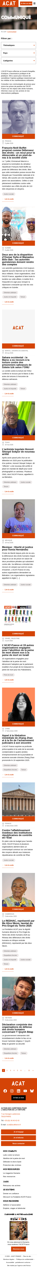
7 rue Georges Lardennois (10, 1114)
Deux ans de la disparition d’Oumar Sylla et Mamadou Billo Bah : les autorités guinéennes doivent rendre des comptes (18, 259)
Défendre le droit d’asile (12, 1162)
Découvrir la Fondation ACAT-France (17, 1197)
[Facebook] (5, 1091)
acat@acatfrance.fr (14, 1125)
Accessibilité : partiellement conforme (18, 1262)
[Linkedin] (18, 1091)
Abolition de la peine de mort (14, 1158)
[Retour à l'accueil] (19, 1083)
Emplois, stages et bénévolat (14, 1208)
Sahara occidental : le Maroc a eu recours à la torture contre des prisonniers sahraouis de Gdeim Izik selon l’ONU (16, 362)
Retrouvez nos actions (11, 1186)
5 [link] (17, 1070)
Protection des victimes (12, 1165)
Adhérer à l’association (12, 1205)
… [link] (25, 1070)
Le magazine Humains (11, 1173)
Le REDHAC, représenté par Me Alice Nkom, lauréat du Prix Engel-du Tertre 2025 (18, 923)
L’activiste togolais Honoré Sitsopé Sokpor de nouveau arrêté (18, 451)
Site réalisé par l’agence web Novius (19, 1265)
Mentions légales (8, 1259)
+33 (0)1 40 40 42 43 (11, 1120)
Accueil (3, 31)
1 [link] (3, 1070)
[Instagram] (12, 1091)
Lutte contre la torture (11, 1155)
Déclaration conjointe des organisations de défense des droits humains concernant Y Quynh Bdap (17, 1028)
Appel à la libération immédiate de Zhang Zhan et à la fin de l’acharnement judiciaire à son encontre (18, 739)
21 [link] (29, 1070)
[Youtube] (25, 1091)
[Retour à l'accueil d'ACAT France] (9, 3)
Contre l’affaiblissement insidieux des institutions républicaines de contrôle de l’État (17, 834)
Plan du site (27, 1256)
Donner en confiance (11, 1194)
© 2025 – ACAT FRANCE (13, 1256)
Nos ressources (9, 1177)
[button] (18, 45)
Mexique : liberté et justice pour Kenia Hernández (17, 548)
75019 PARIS (6, 1116)
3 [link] (10, 1070)
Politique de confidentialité (24, 1259)
